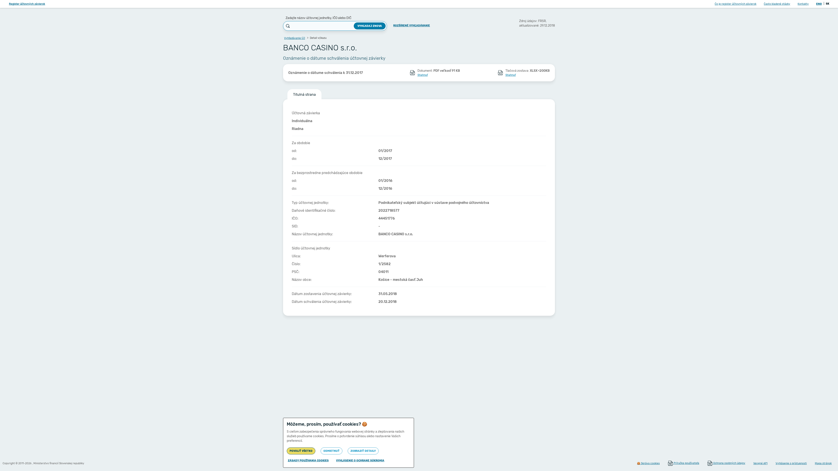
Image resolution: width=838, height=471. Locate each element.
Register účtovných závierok (27, 3)
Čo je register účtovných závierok (735, 3)
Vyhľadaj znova (369, 25)
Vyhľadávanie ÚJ (294, 38)
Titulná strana (304, 94)
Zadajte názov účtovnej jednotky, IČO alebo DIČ (318, 18)
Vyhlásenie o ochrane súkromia (360, 460)
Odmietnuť (331, 450)
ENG (819, 3)
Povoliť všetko (301, 450)
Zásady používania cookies (308, 460)
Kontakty (803, 3)
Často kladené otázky (777, 3)
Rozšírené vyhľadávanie (411, 25)
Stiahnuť (422, 75)
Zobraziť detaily (363, 450)
